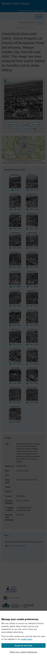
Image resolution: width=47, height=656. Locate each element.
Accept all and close (23, 645)
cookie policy (26, 639)
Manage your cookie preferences (19, 619)
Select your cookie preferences (23, 651)
